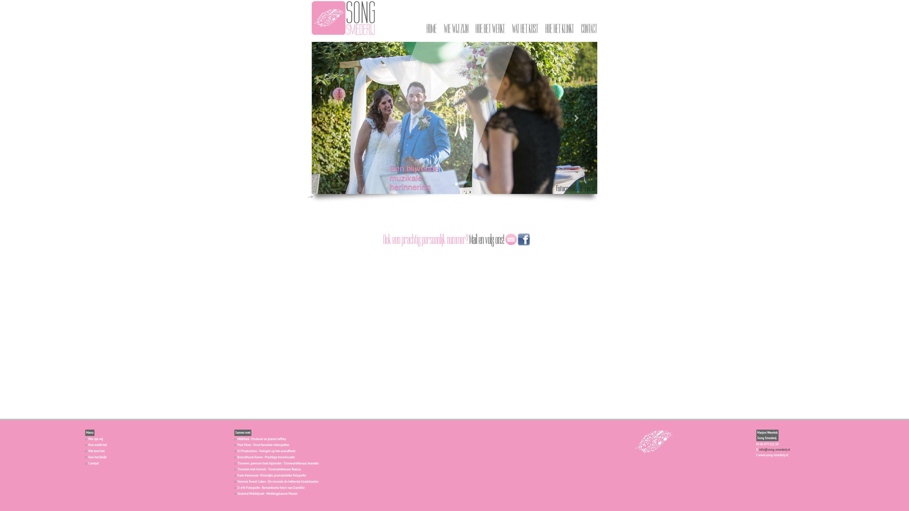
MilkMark (243, 439)
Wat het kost (525, 29)
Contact (589, 29)
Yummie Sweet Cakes (251, 482)
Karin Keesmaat (247, 475)
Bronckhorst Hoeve (250, 457)
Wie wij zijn (456, 29)
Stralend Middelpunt (250, 494)
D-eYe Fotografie (248, 488)
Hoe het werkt (490, 29)
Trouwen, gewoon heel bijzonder (259, 463)
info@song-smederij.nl (774, 450)
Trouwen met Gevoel (251, 469)
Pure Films (244, 445)
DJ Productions (247, 451)
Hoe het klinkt (559, 29)
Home (432, 29)
